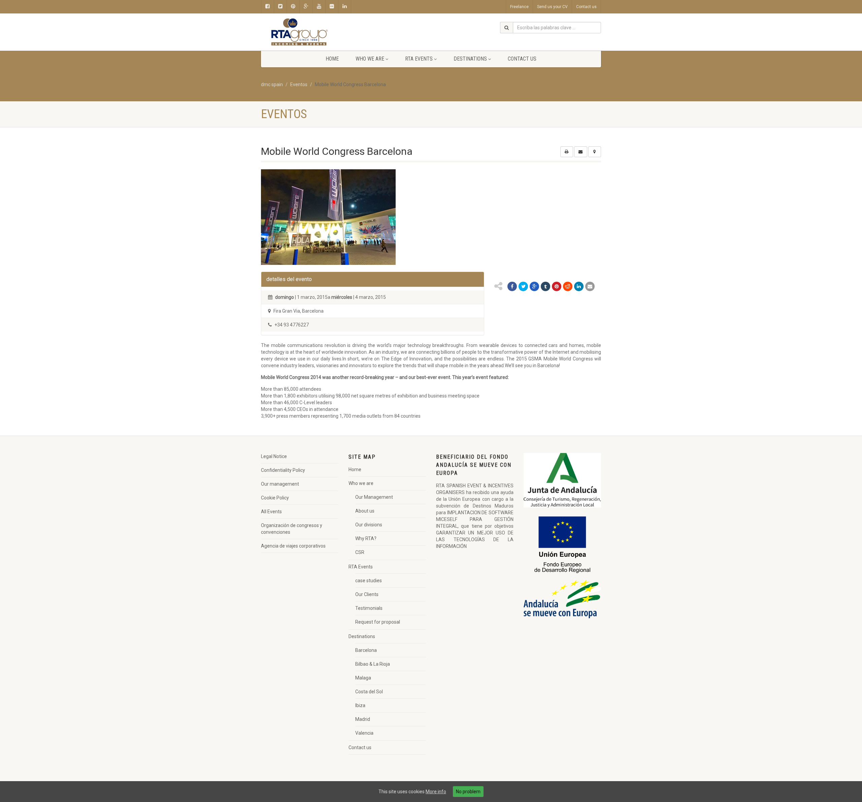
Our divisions (368, 524)
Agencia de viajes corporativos (293, 546)
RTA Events (419, 59)
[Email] (590, 286)
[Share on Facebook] (512, 286)
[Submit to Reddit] (567, 286)
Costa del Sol (369, 691)
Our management (280, 484)
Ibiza (360, 705)
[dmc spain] (314, 32)
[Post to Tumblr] (545, 286)
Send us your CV (552, 6)
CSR (359, 552)
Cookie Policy (275, 497)
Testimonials (369, 608)
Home (332, 59)
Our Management (374, 497)
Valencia (364, 733)
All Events (271, 511)
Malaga (363, 678)
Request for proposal (377, 622)
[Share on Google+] (534, 286)
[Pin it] (556, 286)
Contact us (586, 6)
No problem (468, 791)
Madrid (362, 719)
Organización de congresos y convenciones (291, 529)
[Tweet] (523, 286)
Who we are (370, 59)
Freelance (519, 6)
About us (364, 511)
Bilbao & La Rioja (372, 664)
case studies (368, 580)
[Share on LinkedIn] (579, 286)
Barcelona (366, 650)
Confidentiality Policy (283, 470)
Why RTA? (365, 538)
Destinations (470, 59)
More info (436, 791)
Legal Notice (274, 456)
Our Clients (366, 594)
